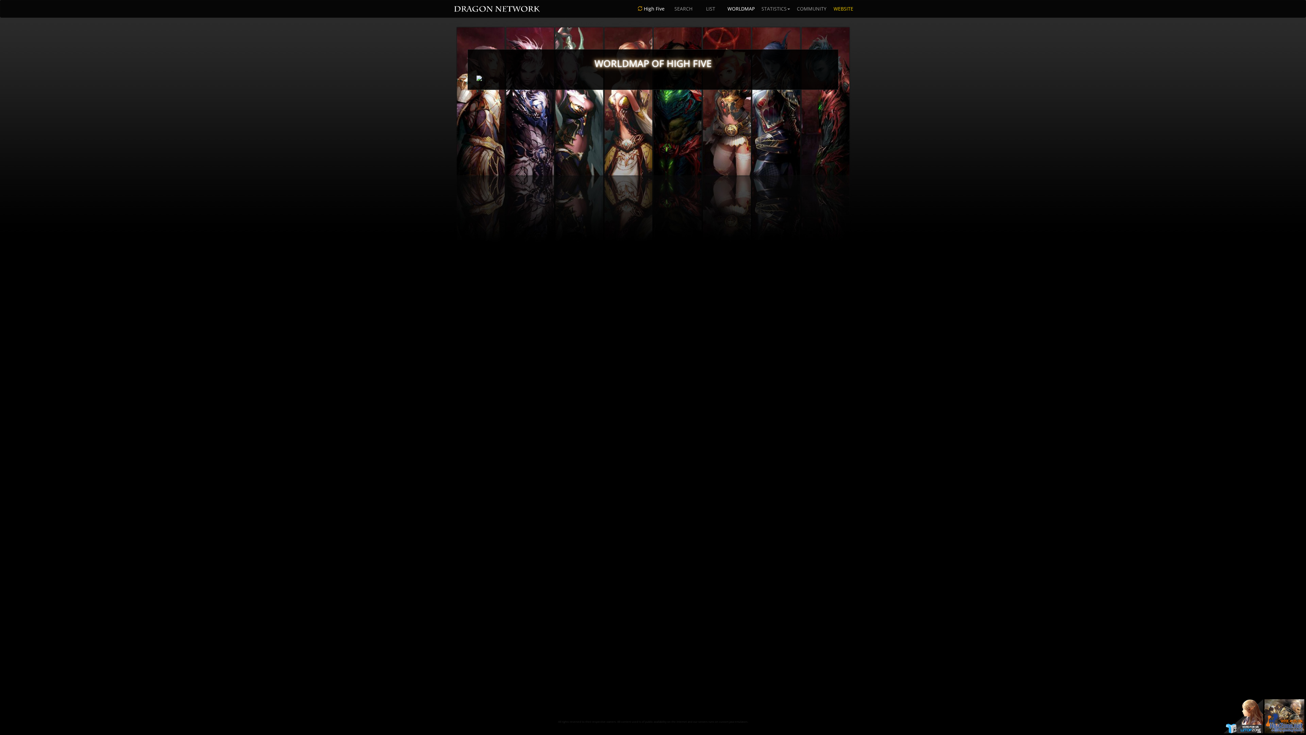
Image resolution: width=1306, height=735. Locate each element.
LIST (710, 8)
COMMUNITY (811, 8)
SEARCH (683, 8)
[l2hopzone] (1284, 716)
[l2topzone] (1243, 716)
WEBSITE (843, 8)
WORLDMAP (741, 8)
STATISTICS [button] (774, 8)
